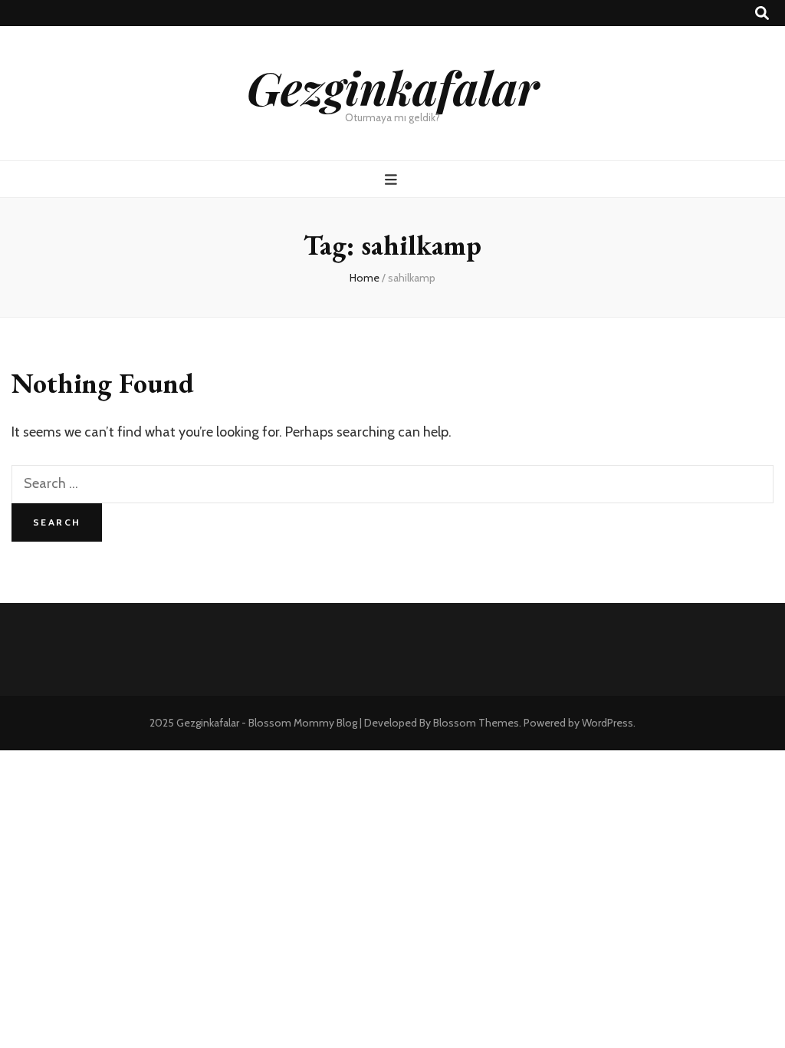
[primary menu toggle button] (393, 180)
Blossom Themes (476, 723)
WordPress (607, 723)
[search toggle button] (762, 13)
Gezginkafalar (393, 86)
